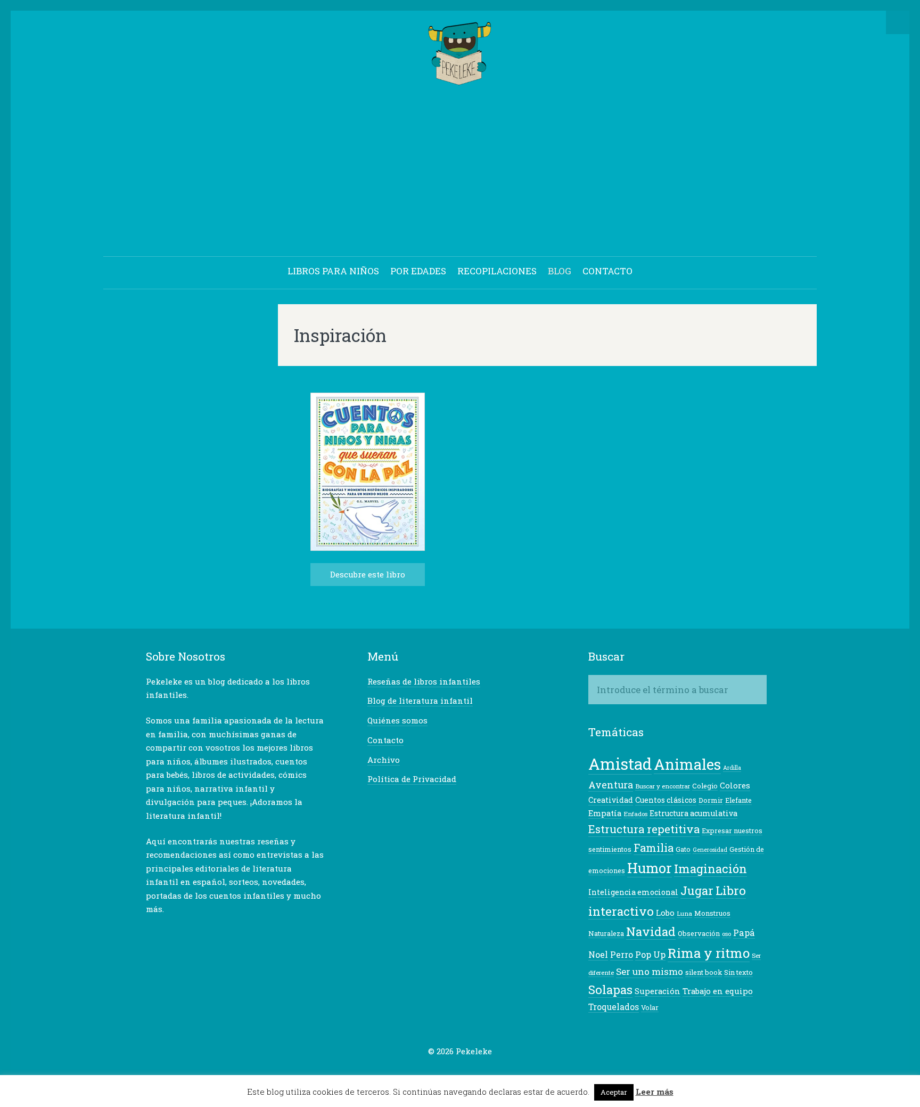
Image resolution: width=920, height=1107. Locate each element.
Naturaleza (606, 933)
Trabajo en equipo (718, 991)
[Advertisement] (460, 172)
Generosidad (710, 849)
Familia (653, 847)
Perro (621, 954)
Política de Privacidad (411, 779)
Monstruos (712, 913)
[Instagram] (485, 1072)
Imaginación (710, 868)
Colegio (705, 786)
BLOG (559, 271)
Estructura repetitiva (644, 829)
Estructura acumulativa (693, 813)
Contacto (385, 740)
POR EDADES (418, 271)
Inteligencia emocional (633, 892)
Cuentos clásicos (665, 800)
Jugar (696, 890)
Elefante (738, 800)
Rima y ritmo (709, 953)
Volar (650, 1007)
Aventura (610, 784)
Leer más (654, 1091)
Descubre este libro (367, 574)
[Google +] (452, 1072)
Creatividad (610, 800)
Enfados (635, 814)
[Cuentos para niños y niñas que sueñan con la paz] (367, 548)
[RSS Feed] (501, 1072)
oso (726, 934)
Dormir (711, 800)
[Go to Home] (460, 80)
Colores (735, 785)
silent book (703, 972)
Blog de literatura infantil (420, 700)
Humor (649, 868)
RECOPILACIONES (497, 271)
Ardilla (732, 767)
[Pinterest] (468, 1072)
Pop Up (650, 954)
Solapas (610, 989)
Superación (657, 991)
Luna (684, 913)
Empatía (604, 813)
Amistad (620, 763)
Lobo (665, 913)
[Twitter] (419, 1072)
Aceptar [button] (614, 1092)
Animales (687, 764)
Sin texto (738, 972)
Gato (683, 849)
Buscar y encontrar (662, 786)
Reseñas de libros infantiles (423, 681)
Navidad (651, 931)
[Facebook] (435, 1072)
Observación (699, 933)
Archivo (383, 759)
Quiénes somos (397, 720)
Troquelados (613, 1007)
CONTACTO (607, 271)
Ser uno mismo (649, 971)
